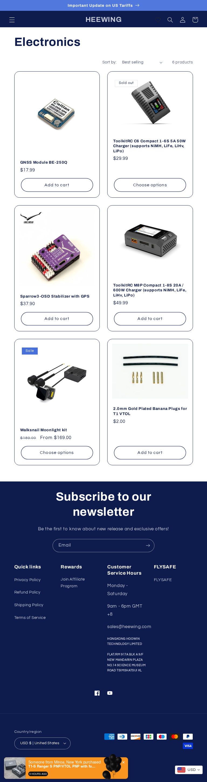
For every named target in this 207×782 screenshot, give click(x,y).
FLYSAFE (163, 580)
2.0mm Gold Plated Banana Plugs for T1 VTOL (150, 411)
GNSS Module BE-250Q (44, 162)
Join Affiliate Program (73, 582)
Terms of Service (30, 618)
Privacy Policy (27, 580)
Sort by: (109, 62)
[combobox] (189, 770)
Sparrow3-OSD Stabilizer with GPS (55, 296)
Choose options (150, 185)
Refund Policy (27, 592)
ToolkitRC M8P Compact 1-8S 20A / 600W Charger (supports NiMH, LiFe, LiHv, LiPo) (149, 290)
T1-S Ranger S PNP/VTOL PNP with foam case (62, 756)
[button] (12, 20)
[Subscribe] (148, 545)
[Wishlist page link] (158, 19)
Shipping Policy (28, 605)
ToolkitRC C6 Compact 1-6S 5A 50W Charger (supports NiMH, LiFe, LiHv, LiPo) (149, 146)
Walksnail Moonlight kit (43, 430)
